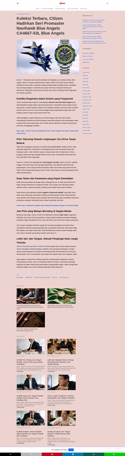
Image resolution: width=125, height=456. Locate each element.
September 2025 (87, 106)
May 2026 (85, 81)
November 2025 (87, 100)
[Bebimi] (62, 3)
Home (37, 8)
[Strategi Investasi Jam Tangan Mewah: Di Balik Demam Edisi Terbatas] (61, 418)
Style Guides (83, 8)
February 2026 (87, 90)
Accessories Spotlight (47, 8)
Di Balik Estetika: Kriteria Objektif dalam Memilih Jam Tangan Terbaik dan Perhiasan (30, 434)
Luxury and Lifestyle (72, 8)
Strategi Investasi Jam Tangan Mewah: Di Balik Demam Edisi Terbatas (58, 434)
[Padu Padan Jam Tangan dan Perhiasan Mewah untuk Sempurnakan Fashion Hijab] (61, 296)
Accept (71, 449)
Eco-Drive (54, 277)
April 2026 (85, 84)
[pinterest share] (52, 454)
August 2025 (86, 109)
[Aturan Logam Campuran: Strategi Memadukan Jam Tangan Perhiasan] (61, 382)
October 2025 (86, 103)
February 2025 (87, 127)
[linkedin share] (72, 454)
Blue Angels (20, 277)
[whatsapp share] (93, 454)
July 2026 (85, 75)
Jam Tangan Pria (64, 277)
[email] (31, 454)
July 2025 (85, 112)
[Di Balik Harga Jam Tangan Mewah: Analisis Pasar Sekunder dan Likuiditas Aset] (31, 382)
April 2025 (85, 121)
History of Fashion (60, 8)
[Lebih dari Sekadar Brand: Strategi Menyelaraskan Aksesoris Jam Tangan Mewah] (61, 346)
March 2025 (86, 124)
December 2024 (87, 133)
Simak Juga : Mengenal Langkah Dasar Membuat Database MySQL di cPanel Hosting (47, 205)
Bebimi (19, 80)
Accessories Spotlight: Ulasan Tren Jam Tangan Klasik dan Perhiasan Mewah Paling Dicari (30, 307)
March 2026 (86, 87)
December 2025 (87, 97)
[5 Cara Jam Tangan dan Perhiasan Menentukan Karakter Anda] (31, 319)
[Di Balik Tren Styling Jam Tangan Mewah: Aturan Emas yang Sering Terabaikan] (31, 346)
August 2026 (86, 72)
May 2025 (85, 118)
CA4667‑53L (28, 277)
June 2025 (85, 115)
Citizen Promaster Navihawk (42, 277)
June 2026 (85, 78)
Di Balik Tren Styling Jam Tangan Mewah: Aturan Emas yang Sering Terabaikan (29, 362)
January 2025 (86, 130)
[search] (107, 3)
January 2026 (86, 93)
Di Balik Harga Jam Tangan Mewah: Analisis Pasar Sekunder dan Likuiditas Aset (30, 398)
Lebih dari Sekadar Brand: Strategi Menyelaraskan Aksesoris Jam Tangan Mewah (60, 362)
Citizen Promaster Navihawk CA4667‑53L (31, 246)
